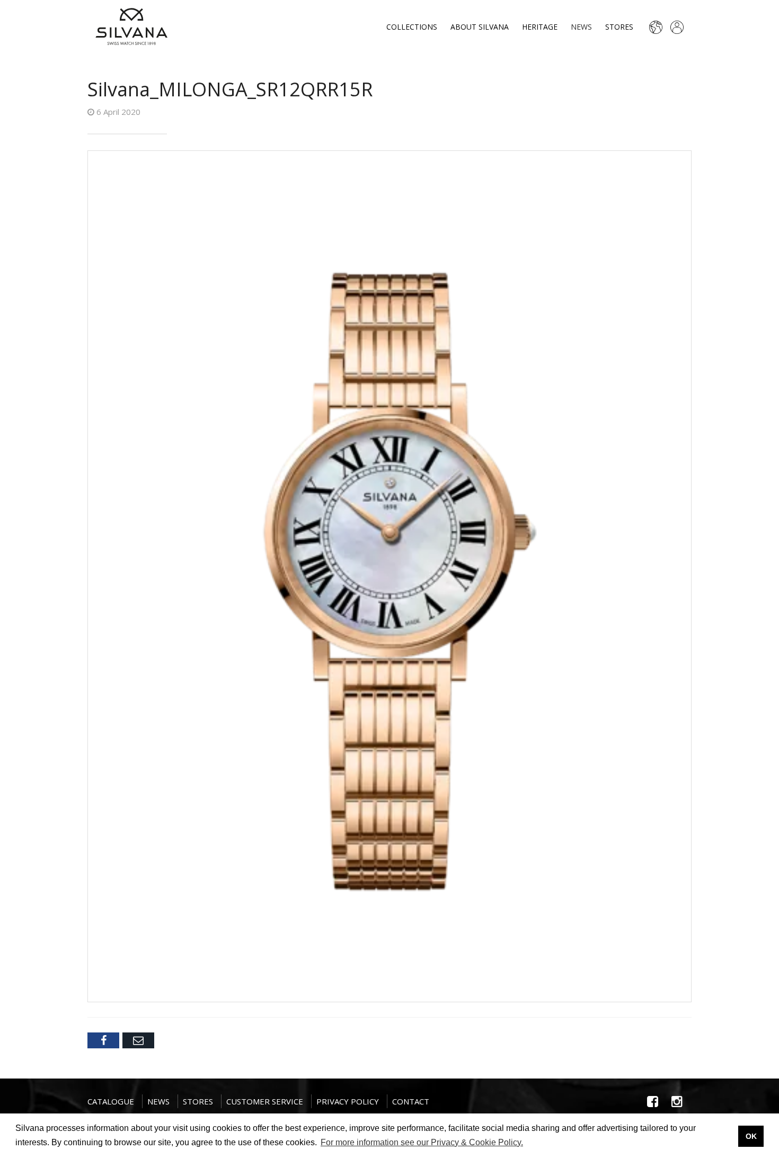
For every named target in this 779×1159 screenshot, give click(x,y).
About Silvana (479, 27)
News (581, 27)
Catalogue (110, 1101)
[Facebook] (103, 1040)
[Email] (138, 1040)
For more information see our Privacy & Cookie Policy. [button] (422, 1142)
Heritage (539, 27)
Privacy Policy (347, 1101)
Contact (410, 1101)
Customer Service (264, 1101)
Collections (411, 27)
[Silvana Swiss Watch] (131, 26)
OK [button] (751, 1136)
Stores (619, 27)
